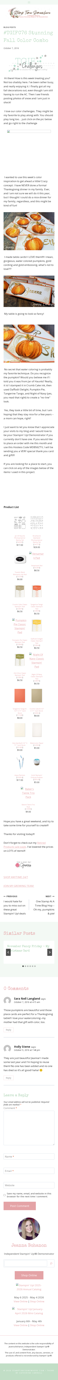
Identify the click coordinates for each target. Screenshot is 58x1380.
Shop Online (37, 1301)
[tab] (23, 966)
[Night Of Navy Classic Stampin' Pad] (36, 661)
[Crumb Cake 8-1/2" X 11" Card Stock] (36, 695)
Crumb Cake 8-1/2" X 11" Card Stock (37, 710)
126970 (36, 681)
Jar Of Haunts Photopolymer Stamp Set (19, 538)
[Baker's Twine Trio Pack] (28, 793)
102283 (36, 568)
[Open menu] (29, 2)
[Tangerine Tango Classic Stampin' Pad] (36, 591)
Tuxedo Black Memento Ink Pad (20, 573)
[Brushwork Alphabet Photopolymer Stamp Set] (36, 522)
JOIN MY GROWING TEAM (19, 886)
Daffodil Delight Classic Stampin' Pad (37, 641)
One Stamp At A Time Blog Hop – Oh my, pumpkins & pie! (43, 905)
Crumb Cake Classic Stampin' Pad (19, 605)
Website (9, 1185)
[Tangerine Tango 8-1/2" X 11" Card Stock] (19, 695)
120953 (36, 713)
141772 (36, 544)
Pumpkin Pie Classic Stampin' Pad (19, 641)
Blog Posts (10, 27)
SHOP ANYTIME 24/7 (16, 877)
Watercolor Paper (36, 743)
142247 (19, 542)
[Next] (49, 952)
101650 (19, 747)
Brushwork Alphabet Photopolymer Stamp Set (36, 539)
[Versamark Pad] (36, 556)
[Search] (51, 1263)
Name (9, 1156)
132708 (19, 576)
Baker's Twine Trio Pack (28, 806)
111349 (19, 715)
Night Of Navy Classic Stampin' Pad (37, 676)
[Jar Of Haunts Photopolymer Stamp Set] (19, 522)
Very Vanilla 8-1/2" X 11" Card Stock (19, 744)
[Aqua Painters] (19, 762)
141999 (28, 809)
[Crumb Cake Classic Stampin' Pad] (19, 591)
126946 (36, 611)
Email (9, 1171)
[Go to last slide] (8, 952)
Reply (8, 1029)
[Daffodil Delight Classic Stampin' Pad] (36, 625)
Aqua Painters (20, 775)
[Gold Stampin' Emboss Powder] (36, 762)
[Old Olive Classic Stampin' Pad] (19, 660)
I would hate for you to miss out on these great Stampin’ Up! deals (15, 905)
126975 (19, 609)
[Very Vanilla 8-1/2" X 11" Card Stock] (19, 730)
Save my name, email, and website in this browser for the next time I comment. (29, 1195)
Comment (10, 1108)
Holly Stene (22, 1047)
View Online (21, 1301)
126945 (19, 644)
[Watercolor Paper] (36, 730)
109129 (36, 779)
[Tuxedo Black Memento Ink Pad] (19, 559)
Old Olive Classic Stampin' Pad (20, 674)
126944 (36, 645)
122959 (36, 745)
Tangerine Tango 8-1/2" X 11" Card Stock (20, 711)
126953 (19, 677)
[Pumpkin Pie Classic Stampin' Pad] (19, 626)
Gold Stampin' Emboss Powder (37, 776)
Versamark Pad (36, 566)
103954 (19, 777)
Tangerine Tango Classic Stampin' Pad (37, 606)
